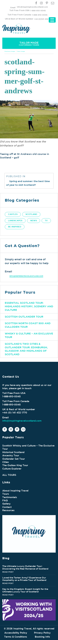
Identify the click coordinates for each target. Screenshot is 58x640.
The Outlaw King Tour (15, 465)
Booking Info (42, 636)
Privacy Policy (42, 632)
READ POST (8, 572)
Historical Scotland (13, 452)
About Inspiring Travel (15, 490)
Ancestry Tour (10, 455)
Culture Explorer (11, 468)
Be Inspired (14, 227)
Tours (5, 494)
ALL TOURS (9, 475)
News (33, 220)
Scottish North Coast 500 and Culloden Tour (28, 325)
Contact (7, 507)
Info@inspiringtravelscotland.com (32, 7)
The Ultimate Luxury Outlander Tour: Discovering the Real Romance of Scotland (25, 567)
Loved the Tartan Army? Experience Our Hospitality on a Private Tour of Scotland (24, 578)
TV (46, 220)
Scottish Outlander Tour (24, 316)
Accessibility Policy (15, 632)
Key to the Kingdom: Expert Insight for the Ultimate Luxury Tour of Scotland (25, 590)
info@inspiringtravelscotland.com (26, 276)
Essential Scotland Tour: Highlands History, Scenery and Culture (29, 306)
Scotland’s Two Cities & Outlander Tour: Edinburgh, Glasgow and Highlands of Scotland (26, 349)
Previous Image (9, 51)
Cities (5, 462)
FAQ (5, 500)
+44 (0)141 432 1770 (43, 19)
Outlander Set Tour (13, 458)
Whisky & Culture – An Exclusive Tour (29, 335)
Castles (12, 214)
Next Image (21, 51)
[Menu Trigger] (52, 20)
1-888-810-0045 (38, 10)
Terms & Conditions (15, 636)
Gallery (6, 503)
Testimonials (9, 497)
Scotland (31, 214)
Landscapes (15, 220)
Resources (8, 510)
